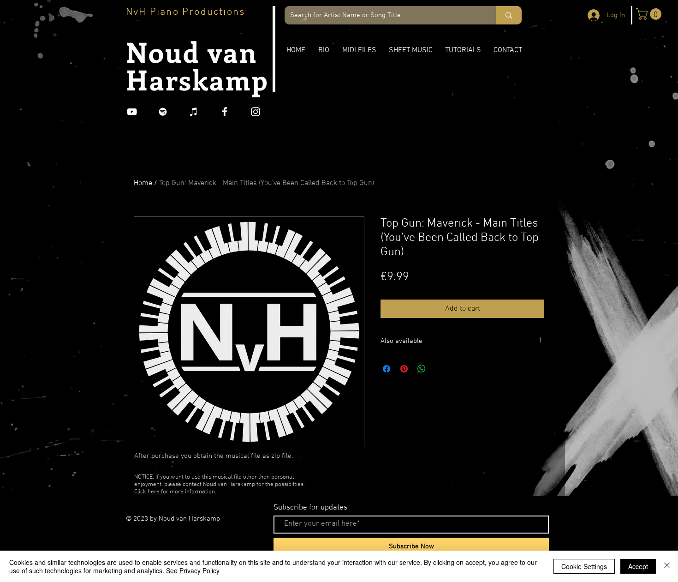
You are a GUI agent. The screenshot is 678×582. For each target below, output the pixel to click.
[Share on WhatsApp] (421, 368)
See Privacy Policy (193, 570)
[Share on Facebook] (386, 368)
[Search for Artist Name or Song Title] (509, 15)
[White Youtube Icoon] (132, 112)
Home (143, 183)
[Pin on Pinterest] (404, 368)
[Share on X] (439, 368)
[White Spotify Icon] (163, 112)
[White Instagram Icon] (256, 112)
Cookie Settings (584, 566)
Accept (638, 566)
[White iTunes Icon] (194, 112)
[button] (650, 14)
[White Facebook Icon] (225, 112)
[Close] (666, 566)
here (154, 492)
